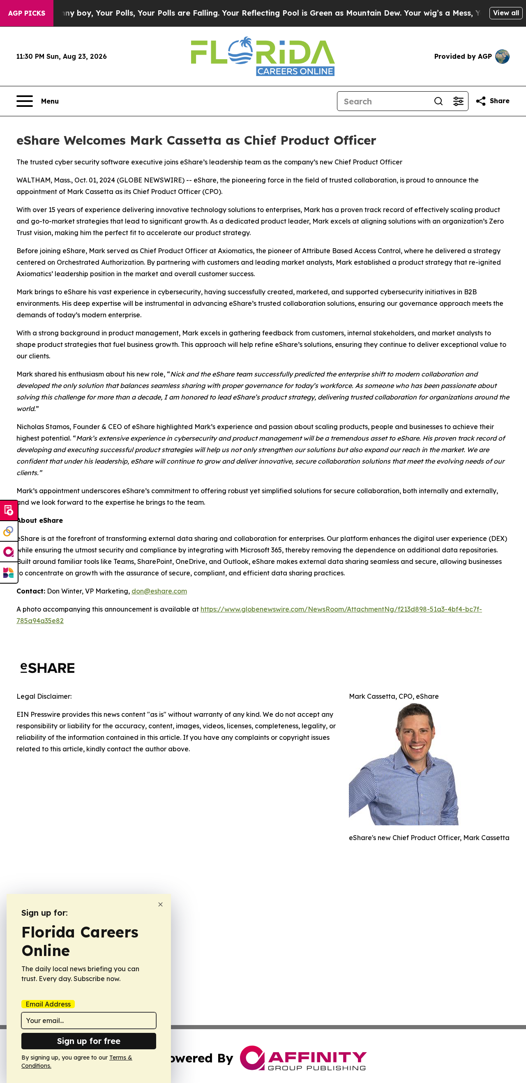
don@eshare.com (159, 591)
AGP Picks (26, 13)
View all (506, 13)
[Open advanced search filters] (458, 101)
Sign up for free (88, 1041)
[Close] (160, 904)
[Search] (438, 101)
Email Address (48, 1004)
